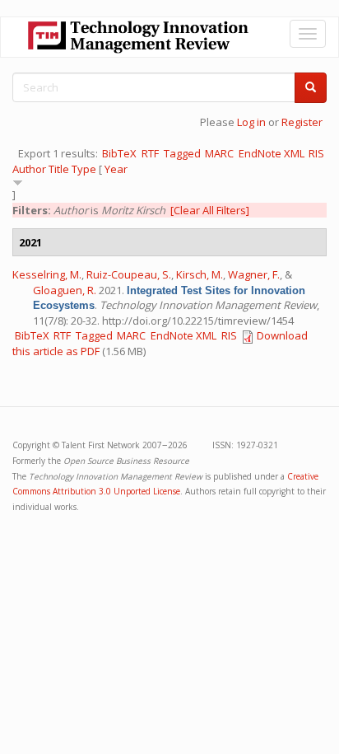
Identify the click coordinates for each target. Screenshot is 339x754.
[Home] (138, 37)
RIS (316, 153)
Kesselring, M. (46, 274)
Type (84, 169)
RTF (150, 153)
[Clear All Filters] (209, 210)
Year (116, 169)
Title (59, 169)
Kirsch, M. (199, 274)
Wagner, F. (254, 274)
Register (302, 122)
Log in (251, 122)
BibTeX (119, 153)
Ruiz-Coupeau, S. (128, 274)
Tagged (182, 153)
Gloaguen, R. (64, 290)
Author (29, 169)
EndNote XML (271, 153)
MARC (219, 153)
